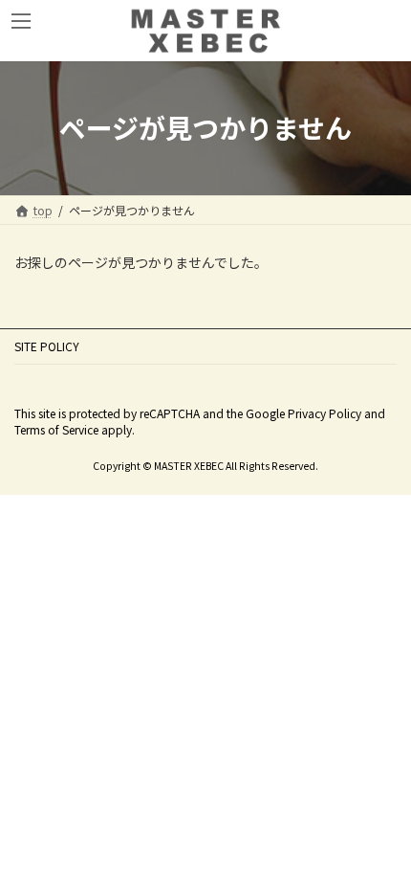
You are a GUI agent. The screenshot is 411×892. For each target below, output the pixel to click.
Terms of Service (56, 429)
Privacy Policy (324, 413)
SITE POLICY (46, 346)
